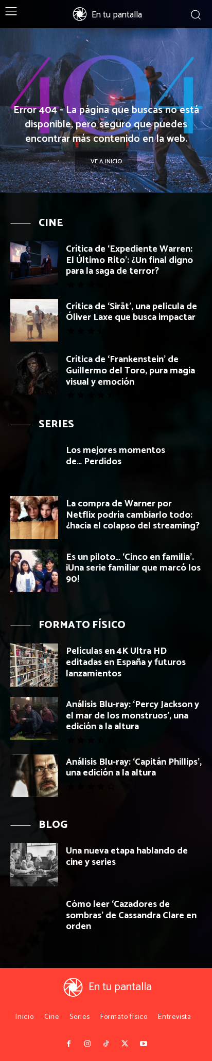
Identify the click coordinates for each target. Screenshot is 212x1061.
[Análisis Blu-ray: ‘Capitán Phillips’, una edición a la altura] (34, 776)
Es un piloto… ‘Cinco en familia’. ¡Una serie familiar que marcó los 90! (133, 568)
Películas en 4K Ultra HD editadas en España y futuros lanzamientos (126, 662)
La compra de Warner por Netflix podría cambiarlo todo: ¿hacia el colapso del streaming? (133, 515)
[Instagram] (87, 1044)
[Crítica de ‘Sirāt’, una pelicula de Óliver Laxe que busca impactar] (34, 320)
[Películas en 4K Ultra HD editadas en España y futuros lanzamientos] (34, 665)
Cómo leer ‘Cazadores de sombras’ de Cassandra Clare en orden (131, 915)
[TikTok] (106, 1044)
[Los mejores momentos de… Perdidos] (34, 464)
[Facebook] (68, 1044)
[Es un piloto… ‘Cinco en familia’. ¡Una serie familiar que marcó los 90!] (34, 571)
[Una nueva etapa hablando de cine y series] (34, 864)
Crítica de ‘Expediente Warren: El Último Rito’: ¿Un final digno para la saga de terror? (129, 260)
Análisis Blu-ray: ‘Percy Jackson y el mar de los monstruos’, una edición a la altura (132, 715)
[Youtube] (143, 1044)
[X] (124, 1044)
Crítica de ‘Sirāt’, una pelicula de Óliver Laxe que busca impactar (131, 312)
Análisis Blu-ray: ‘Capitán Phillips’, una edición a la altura (134, 767)
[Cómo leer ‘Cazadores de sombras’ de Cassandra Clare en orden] (34, 918)
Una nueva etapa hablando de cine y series (127, 856)
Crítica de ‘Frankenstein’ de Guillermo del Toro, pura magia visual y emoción (130, 370)
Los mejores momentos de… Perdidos (115, 456)
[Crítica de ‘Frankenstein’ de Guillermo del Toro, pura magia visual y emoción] (34, 373)
